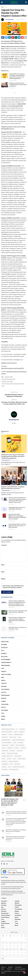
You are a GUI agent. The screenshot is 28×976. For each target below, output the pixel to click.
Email (3, 572)
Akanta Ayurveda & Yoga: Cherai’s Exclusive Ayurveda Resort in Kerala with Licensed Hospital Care (15, 838)
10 (3, 946)
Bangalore (21, 731)
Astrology (4, 647)
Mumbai (9, 758)
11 (6, 946)
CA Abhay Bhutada (18, 734)
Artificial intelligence (7, 731)
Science (3, 701)
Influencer (23, 747)
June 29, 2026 (12, 511)
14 (17, 946)
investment (19, 750)
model (3, 758)
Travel (3, 716)
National (4, 686)
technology (4, 769)
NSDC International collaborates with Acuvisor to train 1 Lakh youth (18, 611)
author (15, 731)
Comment (4, 545)
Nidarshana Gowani (13, 761)
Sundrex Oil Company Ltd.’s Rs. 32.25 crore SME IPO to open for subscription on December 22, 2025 (10, 802)
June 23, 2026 (12, 520)
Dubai (14, 742)
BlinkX (10, 734)
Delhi (19, 737)
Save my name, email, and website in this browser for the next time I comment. (13, 586)
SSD (3, 386)
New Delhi (4, 761)
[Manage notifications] (24, 972)
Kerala (3, 680)
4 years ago (11, 614)
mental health (17, 756)
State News (4, 710)
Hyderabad (10, 747)
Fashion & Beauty (6, 662)
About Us (3, 967)
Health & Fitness (6, 674)
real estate (17, 764)
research (4, 766)
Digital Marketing (6, 739)
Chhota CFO (4, 737)
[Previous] (12, 93)
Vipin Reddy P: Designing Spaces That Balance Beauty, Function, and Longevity (16, 830)
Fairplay (12, 745)
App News (4, 644)
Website (3, 578)
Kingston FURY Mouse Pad (8, 379)
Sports (3, 707)
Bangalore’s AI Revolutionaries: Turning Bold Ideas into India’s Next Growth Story (18, 84)
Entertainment (5, 659)
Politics (3, 692)
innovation (12, 750)
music (14, 758)
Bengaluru (4, 734)
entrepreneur (5, 745)
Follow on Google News (20, 969)
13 (14, 946)
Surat (9, 766)
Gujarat (3, 747)
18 (6, 949)
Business (3, 653)
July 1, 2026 (11, 504)
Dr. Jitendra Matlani (6, 742)
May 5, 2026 (11, 529)
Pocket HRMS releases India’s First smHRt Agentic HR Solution (17, 508)
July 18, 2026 (13, 490)
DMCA (2, 969)
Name (3, 565)
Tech (6, 7)
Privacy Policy (18, 967)
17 (3, 949)
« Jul (2, 958)
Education (4, 656)
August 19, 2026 (13, 80)
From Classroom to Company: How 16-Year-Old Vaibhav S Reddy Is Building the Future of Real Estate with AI (17, 620)
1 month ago (12, 607)
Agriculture (5, 641)
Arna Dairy (22, 729)
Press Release (5, 695)
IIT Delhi (17, 747)
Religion (3, 698)
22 (21, 949)
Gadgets (3, 671)
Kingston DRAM (8, 377)
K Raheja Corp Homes (7, 756)
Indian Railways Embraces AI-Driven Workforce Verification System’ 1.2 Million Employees (17, 525)
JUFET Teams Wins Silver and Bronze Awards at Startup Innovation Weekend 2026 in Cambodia (16, 812)
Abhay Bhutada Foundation (8, 729)
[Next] (15, 93)
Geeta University (20, 745)
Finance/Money (5, 665)
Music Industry (21, 758)
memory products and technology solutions (13, 383)
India (2, 677)
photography (5, 764)
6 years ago (11, 630)
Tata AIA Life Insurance (18, 766)
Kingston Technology (7, 381)
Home (2, 7)
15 (21, 946)
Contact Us (9, 969)
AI (17, 729)
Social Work (4, 704)
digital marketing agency (18, 739)
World (3, 719)
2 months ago (12, 624)
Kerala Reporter (10, 19)
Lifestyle (4, 683)
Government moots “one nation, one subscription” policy (17, 628)
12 (10, 946)
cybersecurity (12, 737)
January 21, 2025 (20, 19)
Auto (2, 650)
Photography (5, 689)
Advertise (10, 967)
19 (10, 949)
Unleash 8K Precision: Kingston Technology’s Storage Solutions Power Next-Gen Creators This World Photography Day (17, 76)
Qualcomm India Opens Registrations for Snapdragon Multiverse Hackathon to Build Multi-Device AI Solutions (17, 517)
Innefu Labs (5, 750)
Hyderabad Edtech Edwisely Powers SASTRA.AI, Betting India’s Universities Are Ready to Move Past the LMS (13, 882)
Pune (11, 764)
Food (2, 668)
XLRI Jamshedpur (13, 769)
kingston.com (19, 359)
